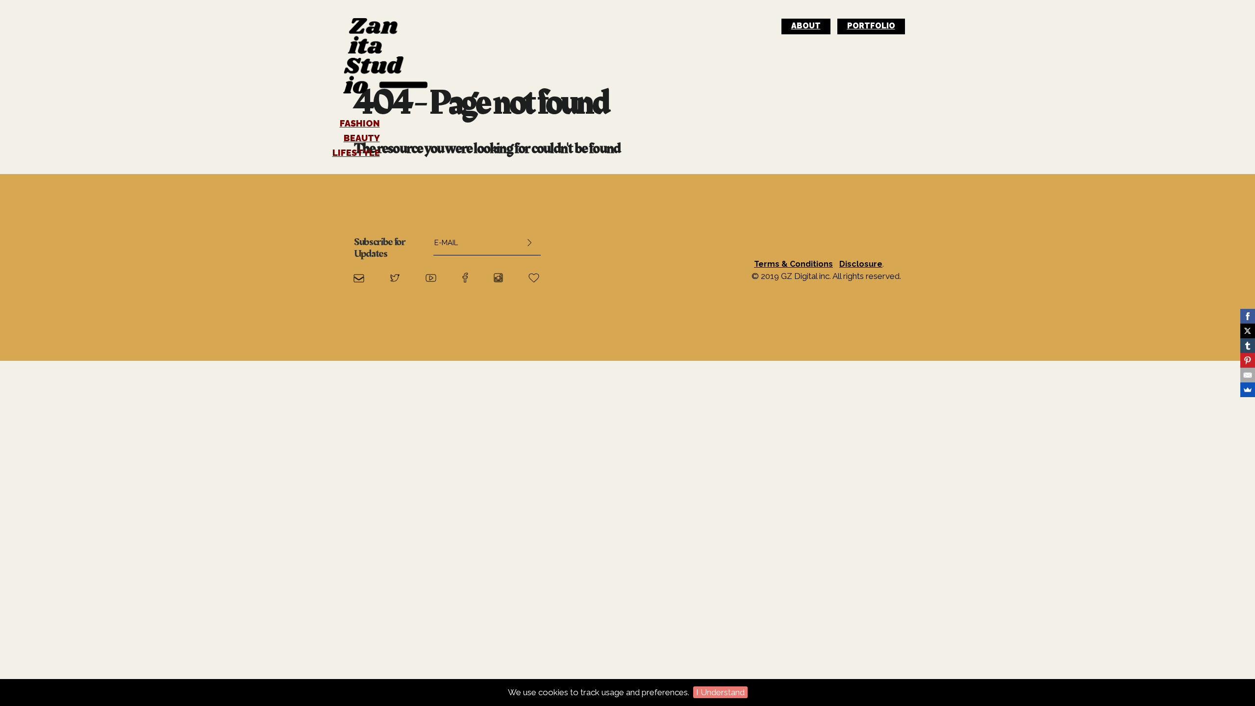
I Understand (720, 692)
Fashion (360, 123)
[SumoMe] (1247, 389)
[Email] (1247, 375)
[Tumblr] (1247, 345)
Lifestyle (356, 153)
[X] (1247, 331)
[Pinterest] (1247, 360)
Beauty (362, 138)
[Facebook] (1247, 316)
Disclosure (860, 264)
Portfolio (871, 25)
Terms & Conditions (793, 264)
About (806, 25)
